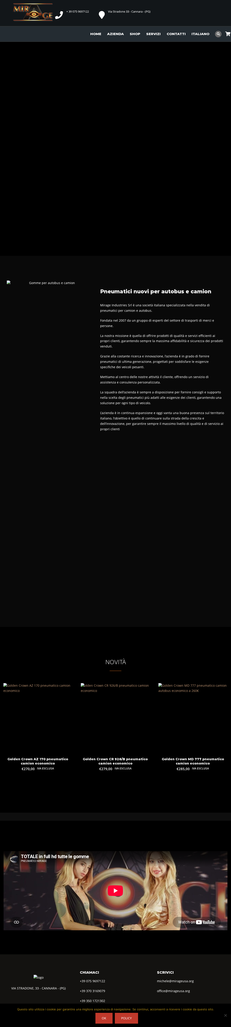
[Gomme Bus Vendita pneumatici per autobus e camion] (35, 12)
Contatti (176, 34)
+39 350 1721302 (92, 1000)
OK (104, 1018)
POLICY (126, 1018)
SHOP (135, 34)
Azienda (115, 34)
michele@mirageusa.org (175, 981)
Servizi (153, 34)
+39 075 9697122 (92, 981)
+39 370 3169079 (92, 991)
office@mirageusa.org (173, 991)
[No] (225, 1015)
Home (95, 34)
